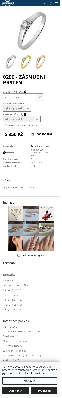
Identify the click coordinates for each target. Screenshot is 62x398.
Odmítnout (15, 390)
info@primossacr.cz (14, 309)
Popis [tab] (7, 180)
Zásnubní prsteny (40, 146)
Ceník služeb (10, 326)
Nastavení (30, 381)
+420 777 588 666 (12, 304)
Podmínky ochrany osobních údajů (22, 355)
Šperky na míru (11, 336)
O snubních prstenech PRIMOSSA (21, 331)
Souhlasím (44, 390)
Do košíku (45, 134)
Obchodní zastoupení (15, 341)
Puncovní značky (12, 346)
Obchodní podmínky (14, 350)
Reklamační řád (11, 360)
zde (42, 373)
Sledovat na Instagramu (33, 255)
